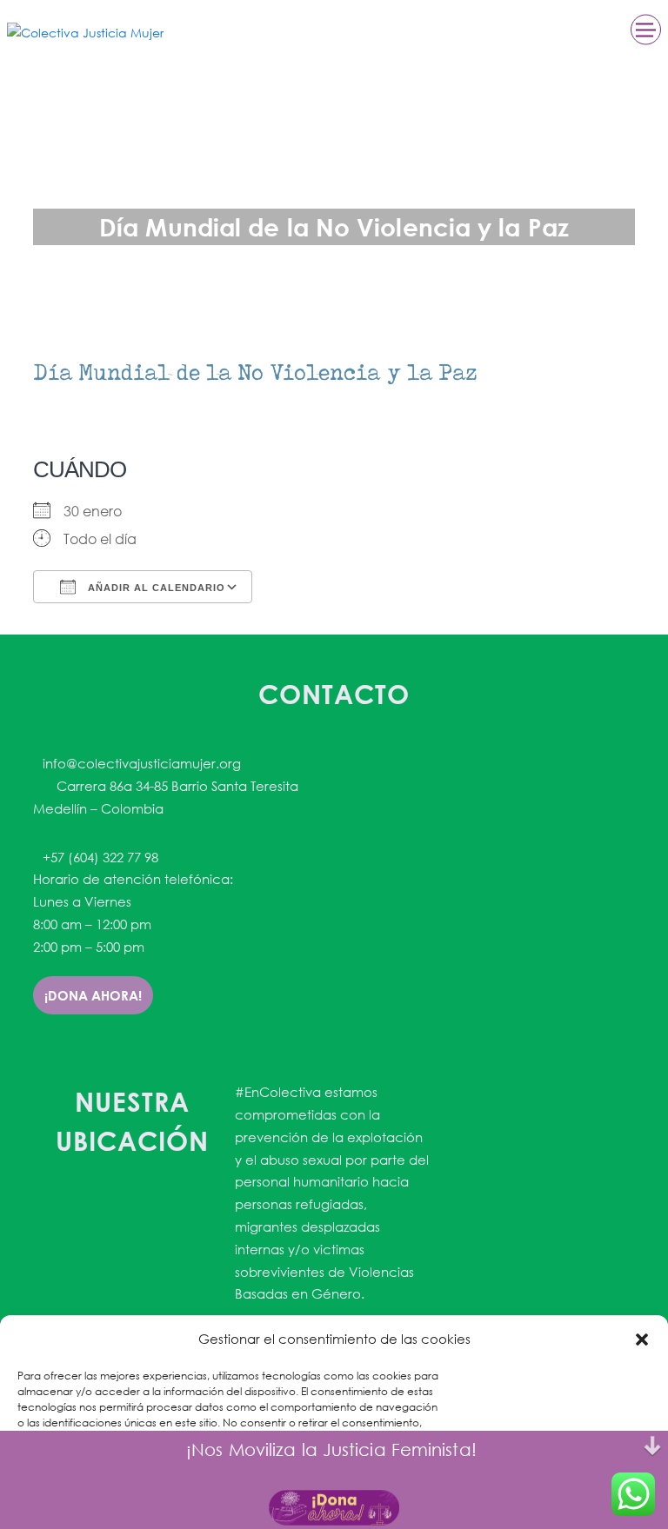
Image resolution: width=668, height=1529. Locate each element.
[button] (642, 1339)
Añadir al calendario (154, 587)
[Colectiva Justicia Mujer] (85, 31)
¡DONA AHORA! (93, 995)
